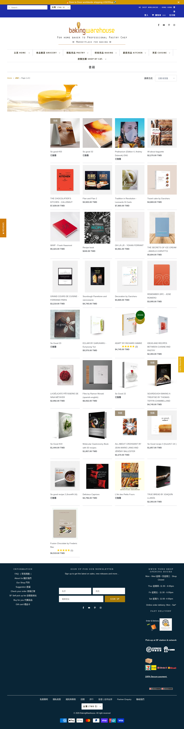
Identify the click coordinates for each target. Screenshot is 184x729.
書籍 (92, 67)
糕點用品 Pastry (76, 53)
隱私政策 (57, 699)
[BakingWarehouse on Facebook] (159, 25)
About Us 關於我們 (23, 578)
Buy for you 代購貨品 (23, 600)
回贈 (83, 699)
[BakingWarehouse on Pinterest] (169, 25)
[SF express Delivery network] (148, 663)
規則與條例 (71, 699)
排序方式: (149, 78)
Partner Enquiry (124, 699)
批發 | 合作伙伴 (105, 699)
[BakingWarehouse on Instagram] (174, 25)
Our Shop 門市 (23, 582)
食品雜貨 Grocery (46, 53)
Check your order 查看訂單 (23, 591)
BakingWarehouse (87, 713)
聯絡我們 (140, 699)
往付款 (172, 15)
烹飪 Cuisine (159, 53)
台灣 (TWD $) (59, 7)
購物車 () (160, 15)
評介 (92, 699)
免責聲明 (44, 699)
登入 (146, 15)
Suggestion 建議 (23, 587)
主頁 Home (20, 53)
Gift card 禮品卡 (23, 604)
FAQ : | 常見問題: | (23, 574)
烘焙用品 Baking (104, 53)
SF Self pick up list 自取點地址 (23, 595)
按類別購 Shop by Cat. (91, 59)
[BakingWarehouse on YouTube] (164, 25)
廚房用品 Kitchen (133, 53)
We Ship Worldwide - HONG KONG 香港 (157, 8)
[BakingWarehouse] (92, 34)
